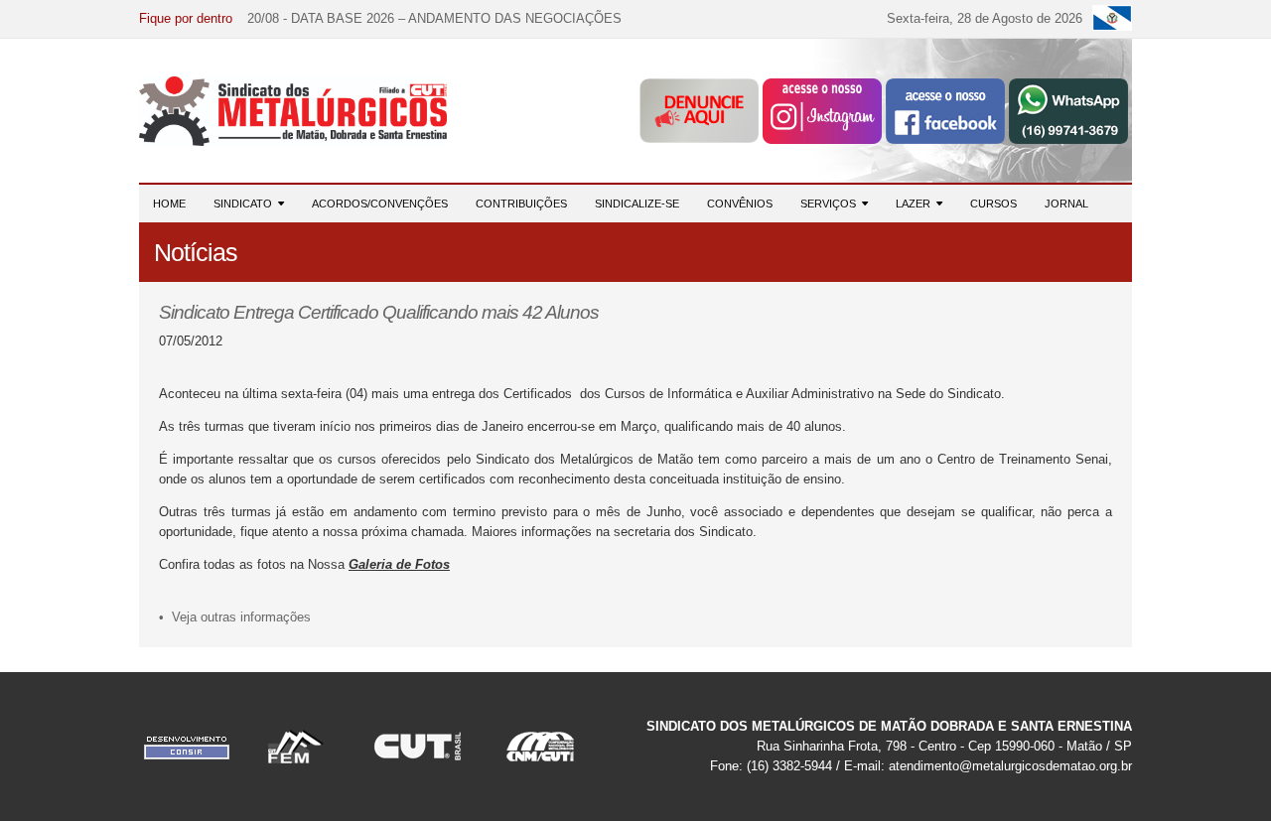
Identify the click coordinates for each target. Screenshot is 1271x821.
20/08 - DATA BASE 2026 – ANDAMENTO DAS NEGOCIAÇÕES (434, 18)
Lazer (916, 203)
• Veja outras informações (235, 617)
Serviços (831, 203)
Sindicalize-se (637, 203)
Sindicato (245, 203)
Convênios (740, 203)
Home (169, 203)
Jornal (1066, 203)
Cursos (993, 203)
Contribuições (521, 203)
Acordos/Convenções (380, 203)
